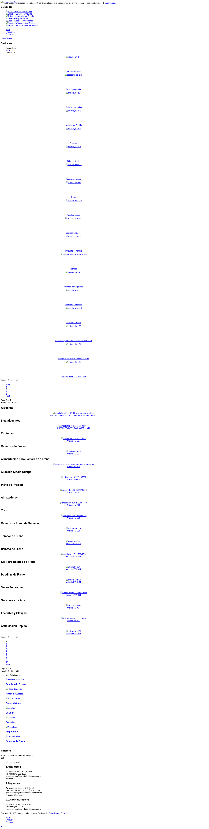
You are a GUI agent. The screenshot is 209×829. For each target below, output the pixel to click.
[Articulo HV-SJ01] (73, 631)
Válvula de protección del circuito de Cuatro (73, 340)
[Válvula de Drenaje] (74, 308)
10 (7, 662)
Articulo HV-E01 (73, 621)
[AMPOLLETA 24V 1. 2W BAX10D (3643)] (74, 426)
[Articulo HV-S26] (73, 516)
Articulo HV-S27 (73, 441)
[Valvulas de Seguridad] (74, 272)
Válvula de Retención (73, 305)
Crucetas (73, 143)
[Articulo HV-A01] (73, 605)
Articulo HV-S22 (73, 492)
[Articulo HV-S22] (73, 490)
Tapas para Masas (73, 179)
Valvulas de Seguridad (73, 287)
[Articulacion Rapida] (73, 111)
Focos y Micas (13, 703)
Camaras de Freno (15, 741)
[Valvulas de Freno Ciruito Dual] (73, 362)
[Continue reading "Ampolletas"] (11, 727)
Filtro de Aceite (73, 161)
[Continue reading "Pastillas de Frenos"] (15, 679)
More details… (110, 3)
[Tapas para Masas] (74, 164)
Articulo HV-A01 (73, 608)
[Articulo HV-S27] (73, 438)
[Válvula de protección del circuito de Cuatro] (73, 326)
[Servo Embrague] (74, 57)
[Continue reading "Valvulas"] (10, 708)
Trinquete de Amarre (73, 251)
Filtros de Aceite (14, 693)
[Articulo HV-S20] (73, 477)
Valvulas (73, 269)
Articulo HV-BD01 (73, 544)
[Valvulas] (74, 254)
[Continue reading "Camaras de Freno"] (14, 736)
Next (8, 396)
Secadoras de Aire (24, 11)
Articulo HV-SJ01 (73, 633)
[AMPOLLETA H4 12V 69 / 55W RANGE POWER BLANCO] (74, 413)
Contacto (9, 822)
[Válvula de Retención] (74, 290)
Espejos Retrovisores (24, 21)
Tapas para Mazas (20, 18)
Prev (8, 384)
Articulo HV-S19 (73, 467)
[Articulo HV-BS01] (73, 554)
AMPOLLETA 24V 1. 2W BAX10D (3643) (73, 428)
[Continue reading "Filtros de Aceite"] (14, 689)
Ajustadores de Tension (28, 25)
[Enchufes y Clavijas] (73, 93)
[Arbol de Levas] (74, 200)
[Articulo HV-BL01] (73, 580)
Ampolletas (12, 731)
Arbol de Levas (73, 215)
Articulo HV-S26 (73, 518)
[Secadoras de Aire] (73, 75)
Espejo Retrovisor (73, 233)
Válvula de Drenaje (73, 323)
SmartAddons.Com (57, 813)
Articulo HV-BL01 (73, 582)
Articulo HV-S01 (73, 454)
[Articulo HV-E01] (73, 618)
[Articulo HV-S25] (73, 503)
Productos (10, 820)
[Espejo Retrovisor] (73, 218)
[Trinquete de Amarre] (73, 236)
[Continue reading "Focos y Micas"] (13, 698)
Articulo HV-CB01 (73, 595)
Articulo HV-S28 (73, 531)
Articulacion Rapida (26, 16)
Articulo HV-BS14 (73, 569)
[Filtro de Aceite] (73, 147)
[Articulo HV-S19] (73, 464)
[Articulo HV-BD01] (73, 541)
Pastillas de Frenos (16, 684)
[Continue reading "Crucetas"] (10, 717)
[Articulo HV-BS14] (73, 567)
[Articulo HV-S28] (73, 528)
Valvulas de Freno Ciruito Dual (73, 376)
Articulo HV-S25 (73, 505)
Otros (73, 197)
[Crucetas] (73, 129)
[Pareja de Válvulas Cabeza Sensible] (73, 344)
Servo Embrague (74, 71)
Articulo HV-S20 (73, 479)
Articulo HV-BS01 (73, 556)
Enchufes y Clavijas (24, 14)
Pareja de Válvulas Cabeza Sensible (73, 358)
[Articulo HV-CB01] (73, 593)
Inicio (8, 50)
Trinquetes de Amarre (26, 23)
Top (2, 826)
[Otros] (73, 182)
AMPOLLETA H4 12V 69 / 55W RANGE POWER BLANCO (73, 415)
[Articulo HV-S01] (73, 451)
